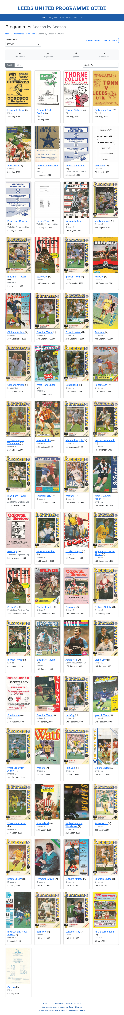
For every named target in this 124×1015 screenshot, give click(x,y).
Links (68, 17)
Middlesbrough (103, 221)
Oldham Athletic (16, 332)
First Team (30, 34)
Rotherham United (75, 165)
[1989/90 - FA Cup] (18, 638)
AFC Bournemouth (105, 440)
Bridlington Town (104, 110)
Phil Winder (60, 1010)
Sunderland (72, 385)
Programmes (18, 34)
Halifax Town (43, 221)
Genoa (11, 987)
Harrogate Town (16, 110)
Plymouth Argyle (75, 440)
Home (44, 17)
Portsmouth (101, 385)
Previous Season (93, 40)
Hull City (99, 276)
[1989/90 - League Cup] (18, 311)
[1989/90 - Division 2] (76, 200)
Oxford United (73, 332)
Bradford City (43, 440)
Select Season (11, 40)
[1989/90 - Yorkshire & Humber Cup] (76, 144)
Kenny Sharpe (75, 1007)
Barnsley (12, 551)
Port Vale (100, 332)
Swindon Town (44, 332)
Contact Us (77, 17)
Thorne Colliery (74, 110)
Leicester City (44, 496)
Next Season (109, 40)
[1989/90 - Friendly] (18, 89)
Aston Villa (72, 659)
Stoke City (42, 276)
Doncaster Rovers (17, 221)
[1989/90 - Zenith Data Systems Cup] (18, 474)
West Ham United (45, 385)
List (19, 65)
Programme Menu (56, 17)
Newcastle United (75, 221)
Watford (70, 496)
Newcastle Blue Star (47, 165)
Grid (11, 65)
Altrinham (100, 165)
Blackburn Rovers (16, 276)
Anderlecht (13, 165)
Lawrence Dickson (76, 1010)
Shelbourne (13, 715)
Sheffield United (45, 607)
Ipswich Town (73, 276)
